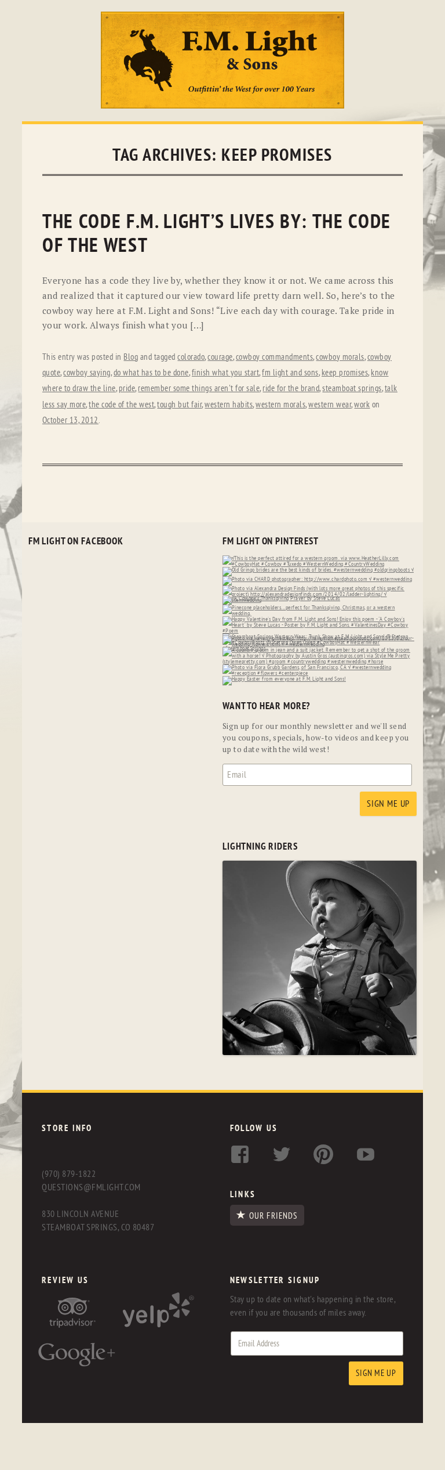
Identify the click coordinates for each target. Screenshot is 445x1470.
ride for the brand (290, 388)
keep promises (345, 373)
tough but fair (179, 405)
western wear (329, 405)
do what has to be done (151, 373)
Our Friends (273, 1216)
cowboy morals (340, 357)
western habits (229, 405)
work (362, 405)
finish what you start (226, 373)
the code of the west (121, 405)
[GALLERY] (319, 1052)
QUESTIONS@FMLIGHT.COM (91, 1187)
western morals (280, 405)
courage (220, 357)
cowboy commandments (274, 357)
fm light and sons (290, 373)
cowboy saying (87, 373)
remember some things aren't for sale (199, 388)
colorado (191, 357)
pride (127, 388)
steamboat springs (352, 388)
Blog (130, 357)
